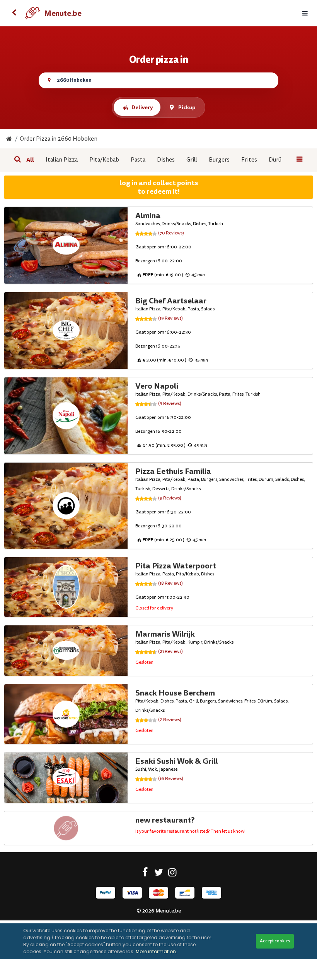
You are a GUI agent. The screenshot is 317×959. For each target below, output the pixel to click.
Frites (249, 160)
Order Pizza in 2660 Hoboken (58, 139)
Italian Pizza (62, 160)
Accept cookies (275, 941)
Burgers (219, 160)
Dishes (166, 160)
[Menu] (305, 13)
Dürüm (278, 160)
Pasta (138, 160)
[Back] (14, 13)
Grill (191, 160)
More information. (156, 951)
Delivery (142, 107)
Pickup (187, 107)
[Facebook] (145, 873)
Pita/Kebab (104, 160)
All (30, 160)
